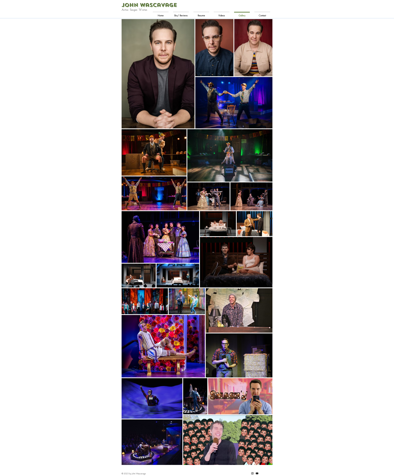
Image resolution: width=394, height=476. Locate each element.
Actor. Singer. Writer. (135, 10)
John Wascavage (149, 5)
